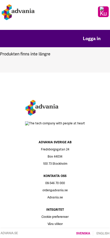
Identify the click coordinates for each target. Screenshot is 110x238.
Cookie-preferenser (55, 217)
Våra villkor (55, 224)
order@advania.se (55, 190)
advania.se (9, 233)
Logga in (92, 38)
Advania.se (55, 197)
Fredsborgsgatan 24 (55, 149)
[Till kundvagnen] (103, 11)
